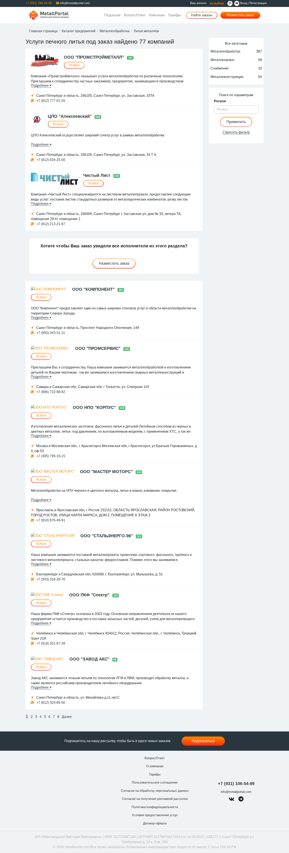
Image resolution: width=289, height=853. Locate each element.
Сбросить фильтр (236, 132)
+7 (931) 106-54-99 (236, 783)
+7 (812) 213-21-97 (50, 224)
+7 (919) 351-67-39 (50, 643)
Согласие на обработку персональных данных (155, 790)
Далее (67, 717)
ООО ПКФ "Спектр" (90, 595)
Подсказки (112, 15)
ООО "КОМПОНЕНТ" (94, 289)
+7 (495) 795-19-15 (50, 456)
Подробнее (40, 85)
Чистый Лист (97, 175)
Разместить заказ (240, 15)
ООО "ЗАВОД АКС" (90, 659)
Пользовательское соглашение (155, 782)
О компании (154, 766)
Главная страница (43, 31)
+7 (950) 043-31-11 (50, 333)
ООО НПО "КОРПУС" (95, 407)
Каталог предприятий (78, 31)
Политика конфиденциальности (155, 807)
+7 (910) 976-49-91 (50, 520)
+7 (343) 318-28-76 (50, 579)
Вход (243, 3)
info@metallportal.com (74, 3)
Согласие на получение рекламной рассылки (155, 798)
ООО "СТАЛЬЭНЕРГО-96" (107, 535)
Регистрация (258, 3)
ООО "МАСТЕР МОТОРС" (107, 471)
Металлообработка (114, 31)
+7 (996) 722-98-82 (50, 392)
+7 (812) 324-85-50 (50, 702)
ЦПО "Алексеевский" (70, 116)
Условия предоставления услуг (155, 815)
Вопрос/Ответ (135, 15)
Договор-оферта (155, 823)
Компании (157, 15)
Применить (236, 122)
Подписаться (203, 741)
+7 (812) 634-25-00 (50, 160)
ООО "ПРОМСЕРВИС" (98, 348)
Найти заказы (201, 15)
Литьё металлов (146, 31)
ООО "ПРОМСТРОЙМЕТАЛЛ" (94, 57)
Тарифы (174, 15)
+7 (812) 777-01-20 (50, 100)
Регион (220, 101)
